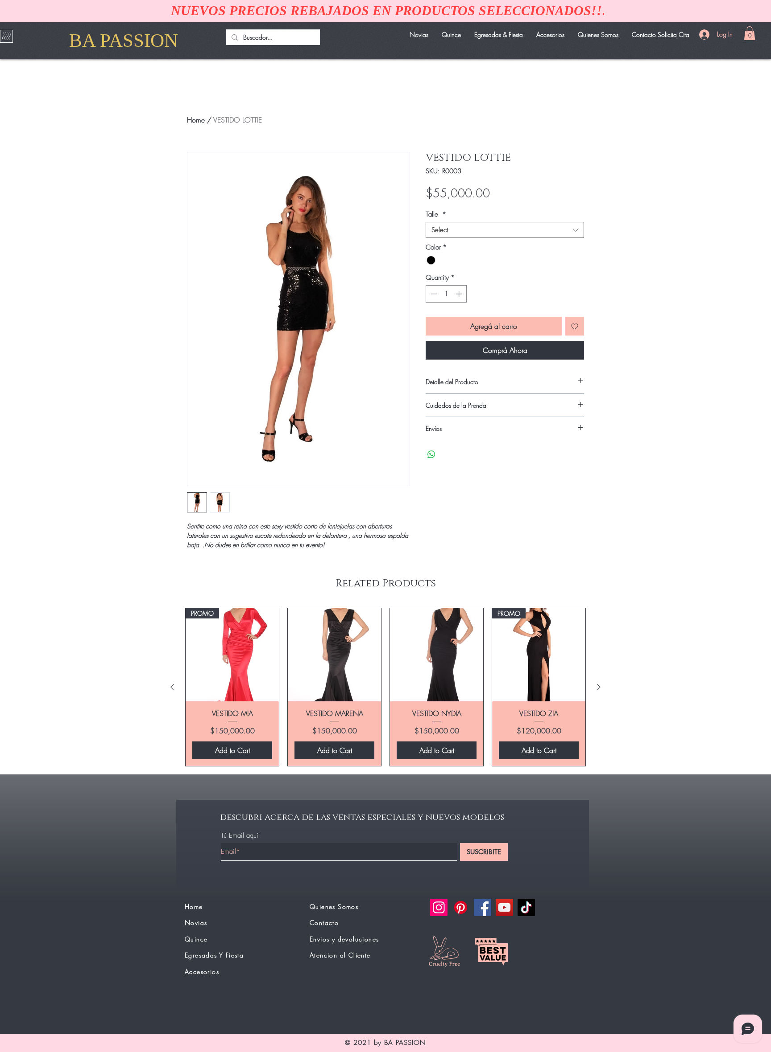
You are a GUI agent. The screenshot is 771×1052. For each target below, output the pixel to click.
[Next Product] (598, 687)
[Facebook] (482, 907)
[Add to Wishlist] (574, 326)
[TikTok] (526, 907)
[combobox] (505, 230)
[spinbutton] (446, 294)
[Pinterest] (460, 907)
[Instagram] (439, 907)
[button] (749, 33)
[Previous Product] (172, 687)
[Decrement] (433, 294)
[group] (385, 687)
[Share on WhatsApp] (431, 454)
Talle (436, 214)
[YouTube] (504, 907)
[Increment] (460, 294)
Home (196, 120)
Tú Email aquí (239, 835)
